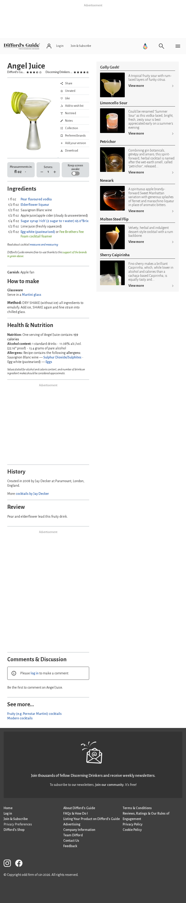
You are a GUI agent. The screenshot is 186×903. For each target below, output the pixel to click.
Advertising (71, 824)
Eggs (49, 362)
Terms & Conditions (137, 808)
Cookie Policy (132, 830)
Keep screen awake (75, 167)
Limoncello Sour (113, 103)
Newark (107, 180)
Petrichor (108, 142)
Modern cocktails (20, 718)
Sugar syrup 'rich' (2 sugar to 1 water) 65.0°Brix (54, 221)
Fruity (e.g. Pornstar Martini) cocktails (34, 714)
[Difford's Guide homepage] (22, 46)
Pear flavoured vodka (36, 199)
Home (8, 808)
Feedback (70, 846)
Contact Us (71, 840)
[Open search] (161, 46)
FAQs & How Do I (75, 813)
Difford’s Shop (14, 830)
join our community (109, 785)
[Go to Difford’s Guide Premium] (145, 46)
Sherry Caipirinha (115, 255)
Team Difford (73, 835)
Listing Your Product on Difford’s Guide (91, 819)
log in (35, 673)
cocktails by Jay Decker (32, 493)
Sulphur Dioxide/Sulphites (62, 357)
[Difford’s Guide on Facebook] (20, 864)
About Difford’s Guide (79, 808)
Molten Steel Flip (114, 219)
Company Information (79, 830)
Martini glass (31, 294)
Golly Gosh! (109, 67)
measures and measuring (44, 244)
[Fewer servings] (42, 172)
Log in (8, 813)
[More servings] (55, 172)
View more (136, 86)
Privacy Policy (132, 824)
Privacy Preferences (18, 824)
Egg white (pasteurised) (38, 232)
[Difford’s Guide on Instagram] (9, 864)
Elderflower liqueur (35, 204)
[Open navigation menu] (178, 46)
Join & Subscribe (16, 819)
